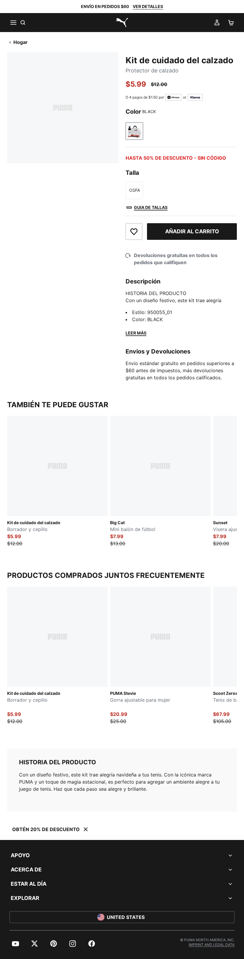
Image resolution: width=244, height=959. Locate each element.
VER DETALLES (148, 6)
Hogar (20, 42)
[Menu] (13, 22)
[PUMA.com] (122, 22)
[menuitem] (15, 944)
